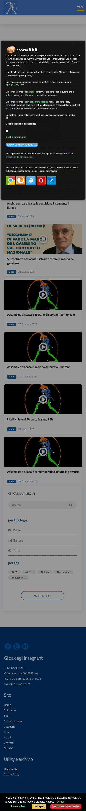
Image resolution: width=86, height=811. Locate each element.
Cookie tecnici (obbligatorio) (21, 124)
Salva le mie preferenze (22, 145)
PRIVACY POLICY (14, 85)
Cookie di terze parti (16, 137)
